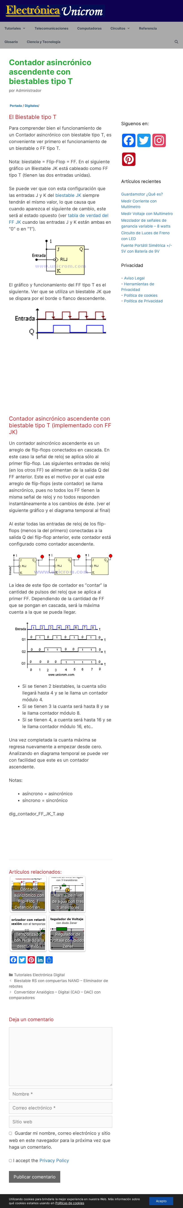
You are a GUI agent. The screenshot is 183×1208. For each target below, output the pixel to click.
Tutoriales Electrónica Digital (39, 975)
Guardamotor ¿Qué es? (142, 194)
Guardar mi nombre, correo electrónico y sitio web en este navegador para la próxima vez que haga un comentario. (59, 1140)
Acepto (161, 1201)
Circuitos (117, 28)
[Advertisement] (60, 377)
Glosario (11, 42)
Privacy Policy (54, 1160)
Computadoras (89, 28)
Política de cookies (141, 295)
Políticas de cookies (69, 1203)
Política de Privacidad (143, 301)
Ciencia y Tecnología (43, 42)
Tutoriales (12, 28)
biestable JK (68, 195)
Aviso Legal (134, 278)
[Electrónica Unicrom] (55, 10)
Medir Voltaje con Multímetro (147, 213)
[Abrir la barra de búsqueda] (176, 42)
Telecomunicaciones (51, 28)
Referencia (148, 28)
